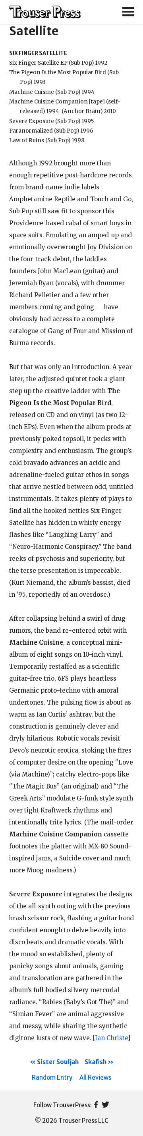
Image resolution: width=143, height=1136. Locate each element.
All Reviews (95, 1077)
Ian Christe (111, 1038)
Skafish (95, 1062)
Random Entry (52, 1077)
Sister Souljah (58, 1062)
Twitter (105, 1105)
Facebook (96, 1105)
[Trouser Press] (45, 12)
